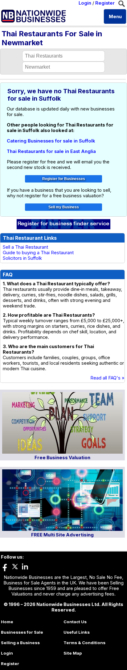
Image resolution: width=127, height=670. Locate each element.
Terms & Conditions (84, 642)
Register (105, 3)
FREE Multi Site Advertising (62, 535)
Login (85, 3)
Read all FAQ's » (107, 378)
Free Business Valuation (62, 457)
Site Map (72, 653)
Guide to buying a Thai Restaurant (38, 252)
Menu (115, 16)
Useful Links (76, 632)
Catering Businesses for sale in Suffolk (51, 141)
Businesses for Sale (22, 632)
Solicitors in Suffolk (22, 258)
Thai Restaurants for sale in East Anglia (51, 151)
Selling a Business (20, 642)
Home (7, 621)
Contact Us (75, 621)
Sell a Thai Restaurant (25, 247)
